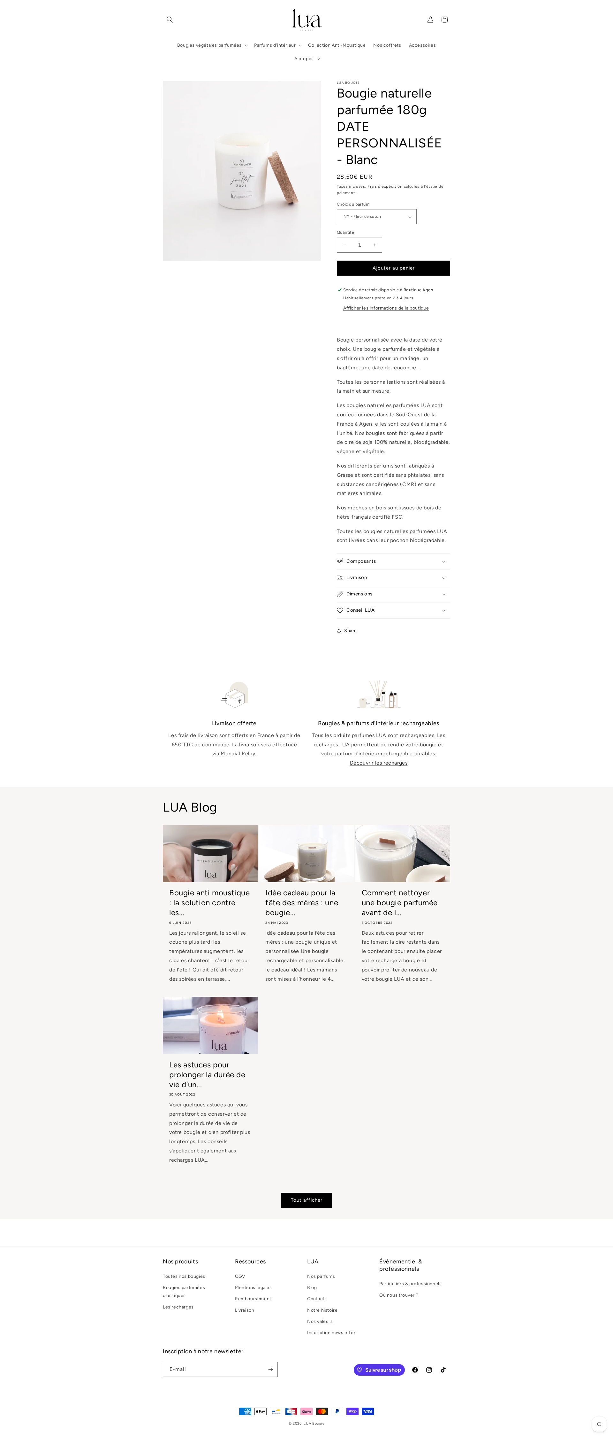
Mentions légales (253, 1287)
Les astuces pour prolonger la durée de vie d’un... (207, 1074)
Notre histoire (322, 1310)
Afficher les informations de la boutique (386, 308)
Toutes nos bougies (184, 1276)
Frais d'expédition (385, 186)
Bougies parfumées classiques (184, 1291)
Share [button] (350, 630)
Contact (316, 1298)
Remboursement (253, 1298)
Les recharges (178, 1307)
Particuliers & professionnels (410, 1283)
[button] (170, 19)
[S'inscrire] (270, 1369)
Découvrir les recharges (379, 763)
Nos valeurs (320, 1321)
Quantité (345, 232)
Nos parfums (321, 1276)
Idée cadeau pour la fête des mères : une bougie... (301, 902)
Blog (312, 1287)
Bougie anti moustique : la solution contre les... (209, 902)
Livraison (244, 1310)
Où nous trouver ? (398, 1295)
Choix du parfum (353, 204)
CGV (240, 1276)
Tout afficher (306, 1200)
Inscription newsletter (331, 1332)
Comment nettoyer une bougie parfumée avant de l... (400, 902)
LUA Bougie (314, 1423)
